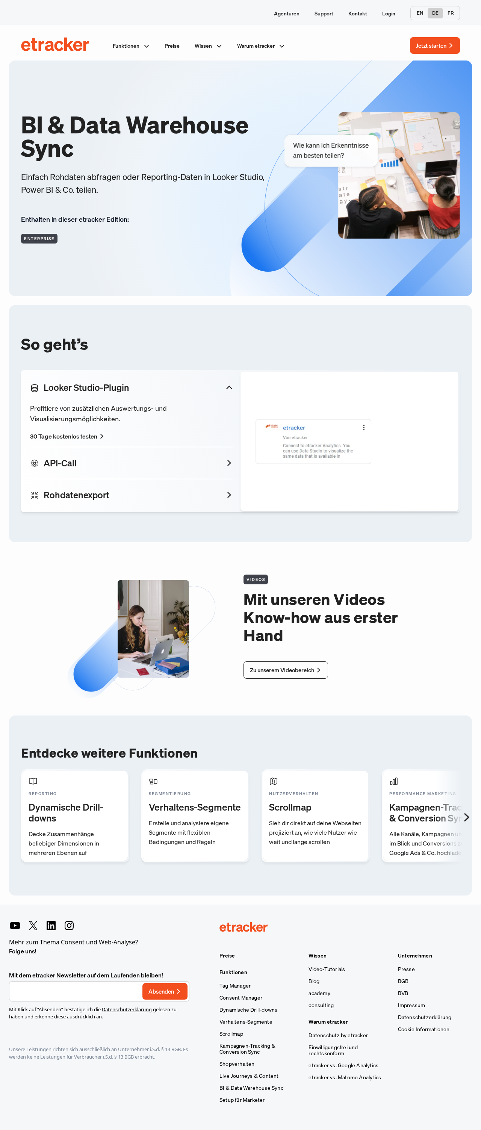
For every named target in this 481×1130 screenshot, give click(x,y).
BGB (403, 981)
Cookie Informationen (424, 1029)
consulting (321, 1005)
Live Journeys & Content (249, 1076)
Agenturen (286, 13)
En (420, 13)
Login (388, 13)
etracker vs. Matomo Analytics (345, 1077)
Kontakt (357, 13)
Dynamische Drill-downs (248, 1010)
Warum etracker (256, 45)
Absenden (161, 991)
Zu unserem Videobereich (282, 670)
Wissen (204, 45)
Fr (451, 13)
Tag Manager (235, 986)
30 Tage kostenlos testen (63, 436)
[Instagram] (69, 926)
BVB (403, 993)
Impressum (411, 1005)
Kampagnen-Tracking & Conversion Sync (247, 1049)
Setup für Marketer (242, 1100)
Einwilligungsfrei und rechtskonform (333, 1050)
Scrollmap (231, 1034)
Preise (172, 45)
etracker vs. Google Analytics (343, 1065)
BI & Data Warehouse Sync (251, 1088)
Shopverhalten (237, 1064)
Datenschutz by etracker (338, 1035)
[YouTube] (15, 926)
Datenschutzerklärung (127, 1009)
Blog (314, 981)
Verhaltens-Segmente (245, 1022)
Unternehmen (415, 956)
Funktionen (127, 45)
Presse (406, 969)
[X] (33, 926)
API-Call (60, 463)
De (435, 13)
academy (319, 993)
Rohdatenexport (76, 495)
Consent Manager (240, 998)
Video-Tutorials (327, 969)
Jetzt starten (431, 45)
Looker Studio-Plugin (86, 387)
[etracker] (55, 45)
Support (324, 13)
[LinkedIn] (51, 926)
